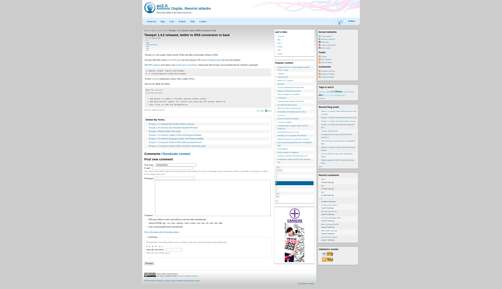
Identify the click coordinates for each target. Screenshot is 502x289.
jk (321, 199)
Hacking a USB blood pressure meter (289, 91)
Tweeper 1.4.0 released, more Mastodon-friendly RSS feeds (173, 127)
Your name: (149, 164)
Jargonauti (281, 84)
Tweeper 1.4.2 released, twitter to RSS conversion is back (339, 117)
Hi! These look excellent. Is (329, 205)
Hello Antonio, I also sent (329, 231)
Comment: (149, 215)
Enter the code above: (156, 249)
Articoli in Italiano (326, 62)
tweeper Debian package (211, 59)
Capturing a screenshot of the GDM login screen (293, 156)
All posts (324, 56)
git (327, 95)
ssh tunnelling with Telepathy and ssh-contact (292, 112)
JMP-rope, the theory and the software (289, 108)
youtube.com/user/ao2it (328, 45)
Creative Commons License (188, 276)
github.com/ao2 (326, 48)
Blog (163, 21)
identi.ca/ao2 (325, 42)
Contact (202, 21)
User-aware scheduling (285, 122)
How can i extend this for (329, 211)
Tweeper (177, 59)
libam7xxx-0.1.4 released (285, 80)
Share (270, 111)
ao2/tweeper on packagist (186, 64)
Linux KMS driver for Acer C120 (288, 132)
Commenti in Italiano (327, 77)
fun (325, 95)
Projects (182, 21)
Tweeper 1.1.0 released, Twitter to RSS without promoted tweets (175, 142)
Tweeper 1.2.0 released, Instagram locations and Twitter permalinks (176, 138)
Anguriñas (281, 73)
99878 (323, 179)
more (276, 201)
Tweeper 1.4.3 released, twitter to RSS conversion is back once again (177, 145)
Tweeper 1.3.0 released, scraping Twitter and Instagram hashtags (175, 134)
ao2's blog (162, 30)
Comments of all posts (328, 71)
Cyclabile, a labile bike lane (329, 131)
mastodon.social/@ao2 (328, 39)
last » (277, 196)
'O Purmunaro (282, 98)
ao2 (149, 38)
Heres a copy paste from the (329, 224)
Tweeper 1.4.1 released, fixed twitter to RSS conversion (171, 123)
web (147, 46)
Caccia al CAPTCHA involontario (288, 119)
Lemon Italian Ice (283, 149)
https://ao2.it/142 (158, 110)
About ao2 (151, 21)
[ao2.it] (149, 7)
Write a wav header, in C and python (289, 94)
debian (332, 95)
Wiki (192, 21)
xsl (147, 50)
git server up (281, 115)
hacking (338, 95)
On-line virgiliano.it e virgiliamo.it (288, 152)
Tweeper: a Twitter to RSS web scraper (165, 131)
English (340, 20)
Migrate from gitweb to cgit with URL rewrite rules (293, 139)
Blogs (154, 30)
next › (277, 193)
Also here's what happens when (331, 218)
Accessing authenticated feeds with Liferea (291, 87)
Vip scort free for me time (329, 237)
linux (338, 91)
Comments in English (328, 74)
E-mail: (148, 168)
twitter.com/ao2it (326, 36)
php (147, 42)
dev (321, 94)
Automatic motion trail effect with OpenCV (291, 101)
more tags (322, 98)
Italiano (351, 20)
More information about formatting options (161, 232)
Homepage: (149, 178)
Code (171, 21)
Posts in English (326, 59)
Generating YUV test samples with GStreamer (292, 135)
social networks (151, 44)
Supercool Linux (283, 77)
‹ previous (279, 170)
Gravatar (213, 171)
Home (146, 30)
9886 (322, 186)
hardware (322, 91)
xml (147, 48)
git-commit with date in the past (287, 105)
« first (277, 167)
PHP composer (154, 64)
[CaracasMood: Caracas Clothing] (294, 261)
